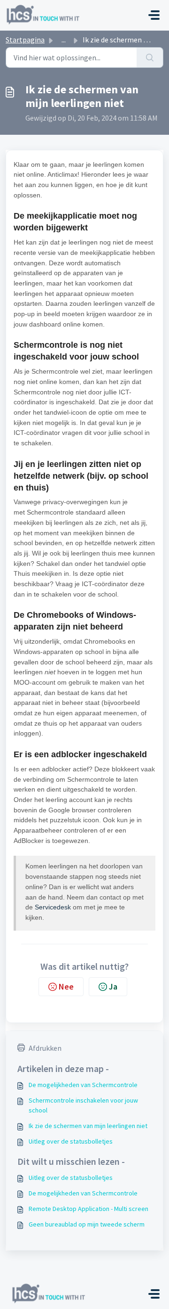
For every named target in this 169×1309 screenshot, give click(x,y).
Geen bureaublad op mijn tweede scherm (87, 1224)
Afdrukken (45, 1048)
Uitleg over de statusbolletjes (71, 1141)
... (63, 39)
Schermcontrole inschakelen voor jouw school (83, 1105)
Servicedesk (54, 907)
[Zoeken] (150, 57)
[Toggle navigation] (154, 15)
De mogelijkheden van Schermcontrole (83, 1084)
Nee (66, 986)
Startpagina (25, 39)
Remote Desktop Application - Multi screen (88, 1208)
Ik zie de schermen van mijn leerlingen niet (88, 1125)
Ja (113, 986)
